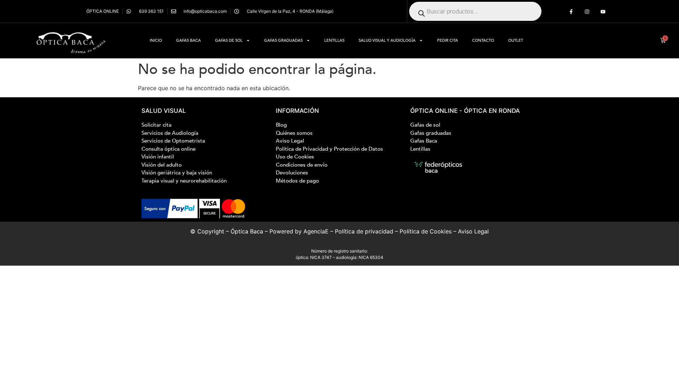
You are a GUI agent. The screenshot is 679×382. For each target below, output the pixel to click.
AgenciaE (316, 231)
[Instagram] (587, 12)
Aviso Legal (473, 231)
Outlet (515, 40)
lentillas (334, 40)
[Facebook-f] (571, 12)
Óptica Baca (247, 231)
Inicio (156, 40)
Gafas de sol (229, 40)
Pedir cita (447, 40)
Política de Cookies (426, 231)
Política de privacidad (364, 231)
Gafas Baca (188, 40)
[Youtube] (603, 12)
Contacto (483, 40)
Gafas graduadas (283, 40)
